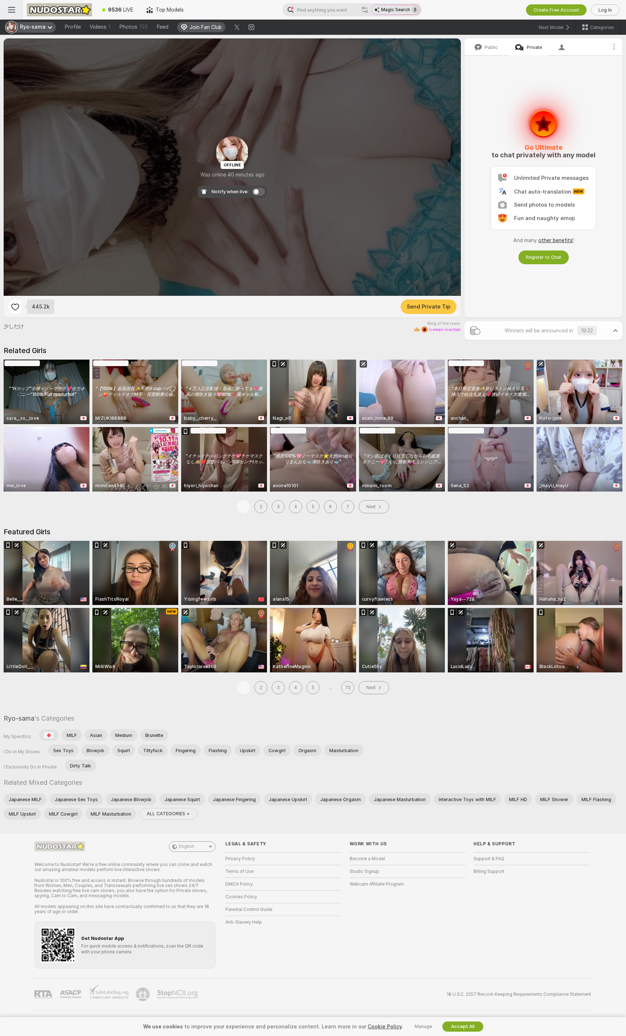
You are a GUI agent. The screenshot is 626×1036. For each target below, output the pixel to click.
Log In (605, 10)
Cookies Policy (241, 896)
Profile (72, 27)
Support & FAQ (488, 858)
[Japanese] (49, 735)
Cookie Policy (385, 1026)
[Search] (365, 10)
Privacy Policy (240, 858)
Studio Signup (364, 871)
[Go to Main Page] (59, 10)
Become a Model (367, 858)
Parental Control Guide (248, 909)
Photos (133, 27)
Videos (99, 27)
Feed (162, 27)
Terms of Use (239, 871)
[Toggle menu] (11, 10)
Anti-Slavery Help (243, 922)
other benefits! (555, 240)
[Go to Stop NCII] (178, 994)
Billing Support (488, 871)
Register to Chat (543, 257)
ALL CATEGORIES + (168, 813)
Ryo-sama (19, 718)
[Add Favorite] (15, 306)
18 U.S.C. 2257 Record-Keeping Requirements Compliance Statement (519, 994)
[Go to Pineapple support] (143, 994)
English (186, 846)
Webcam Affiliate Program (377, 884)
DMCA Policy (239, 884)
